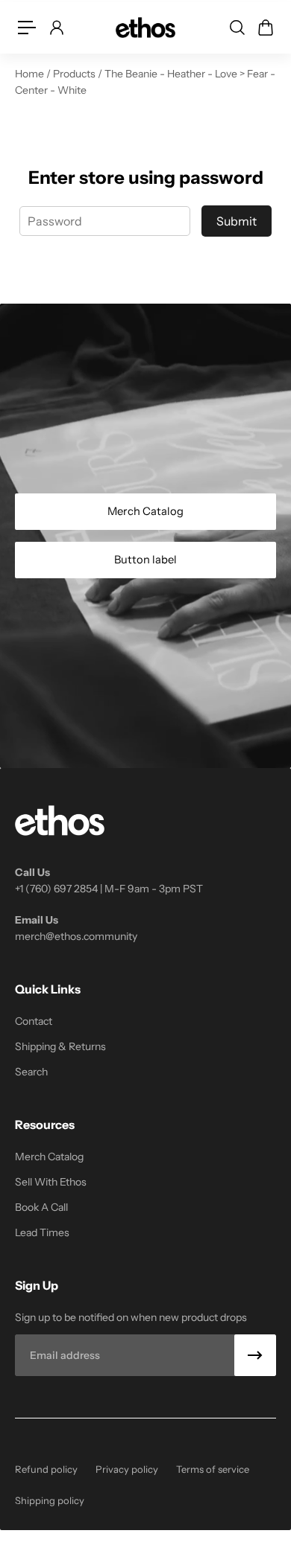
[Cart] (265, 27)
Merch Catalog (145, 511)
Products (75, 73)
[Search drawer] (236, 27)
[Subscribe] (255, 1355)
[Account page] (56, 27)
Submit (236, 221)
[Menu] (27, 27)
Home (30, 73)
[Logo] (145, 27)
